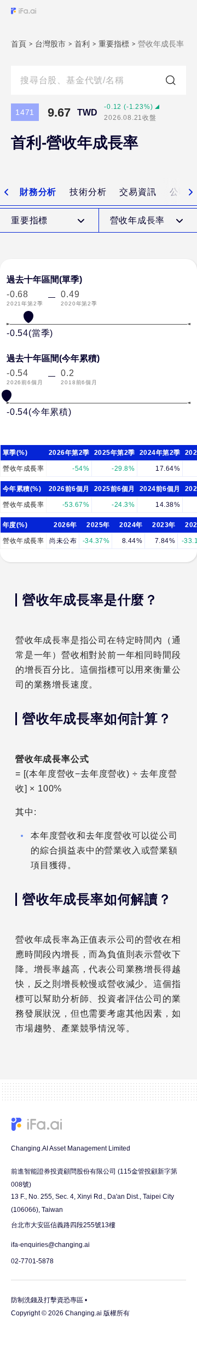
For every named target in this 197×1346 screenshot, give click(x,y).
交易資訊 (137, 192)
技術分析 (87, 192)
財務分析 (38, 192)
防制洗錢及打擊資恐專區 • (49, 1300)
